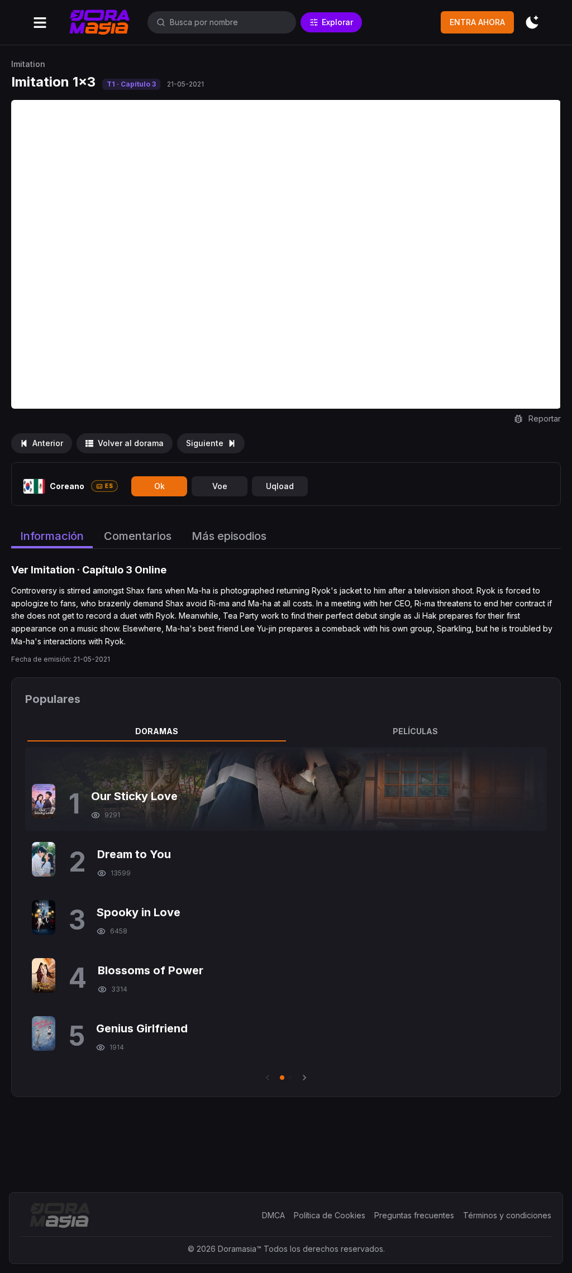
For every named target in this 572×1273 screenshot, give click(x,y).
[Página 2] (290, 1077)
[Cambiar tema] (532, 22)
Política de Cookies (329, 1215)
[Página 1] (282, 1077)
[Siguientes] (304, 1077)
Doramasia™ (239, 1248)
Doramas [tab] (156, 731)
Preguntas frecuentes (414, 1215)
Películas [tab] (415, 731)
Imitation (28, 64)
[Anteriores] (267, 1077)
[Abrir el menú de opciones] (39, 22)
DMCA (273, 1215)
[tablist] (285, 731)
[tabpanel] (285, 915)
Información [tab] (52, 536)
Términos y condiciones (507, 1215)
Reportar (544, 418)
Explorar (337, 22)
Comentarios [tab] (137, 536)
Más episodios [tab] (229, 536)
